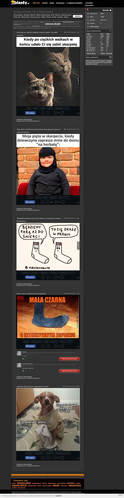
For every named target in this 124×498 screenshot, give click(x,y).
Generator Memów (75, 3)
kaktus (90, 44)
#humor (63, 341)
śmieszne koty (75, 485)
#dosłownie (63, 272)
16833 (102, 13)
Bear (89, 41)
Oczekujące (60, 3)
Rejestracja (89, 5)
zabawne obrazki (36, 483)
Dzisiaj (103, 53)
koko (89, 39)
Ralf (101, 62)
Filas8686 (108, 61)
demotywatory (17, 24)
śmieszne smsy (22, 487)
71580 (102, 17)
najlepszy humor (32, 485)
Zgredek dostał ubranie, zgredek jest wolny (32, 386)
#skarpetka (44, 272)
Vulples (95, 64)
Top (36, 3)
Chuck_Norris (91, 49)
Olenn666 (89, 64)
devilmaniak (101, 61)
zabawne (78, 483)
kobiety (14, 483)
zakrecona (91, 50)
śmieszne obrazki (53, 23)
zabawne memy (52, 483)
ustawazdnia (90, 62)
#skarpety (35, 272)
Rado (89, 46)
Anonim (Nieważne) (27, 363)
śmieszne (44, 483)
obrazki (42, 21)
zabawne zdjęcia (19, 485)
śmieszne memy (24, 483)
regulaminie (58, 495)
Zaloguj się (19, 121)
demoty (56, 485)
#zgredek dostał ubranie (62, 453)
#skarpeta (53, 197)
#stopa (30, 197)
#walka (43, 108)
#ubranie (29, 453)
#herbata (38, 197)
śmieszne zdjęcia (68, 21)
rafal (89, 42)
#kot (29, 108)
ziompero (93, 61)
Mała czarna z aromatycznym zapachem (31, 294)
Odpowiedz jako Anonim (69, 359)
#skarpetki (59, 108)
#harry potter (39, 453)
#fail (45, 197)
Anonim (90, 36)
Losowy (45, 3)
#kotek (50, 108)
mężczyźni (71, 483)
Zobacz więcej (94, 26)
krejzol (90, 37)
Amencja (97, 62)
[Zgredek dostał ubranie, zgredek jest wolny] (48, 419)
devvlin (77, 386)
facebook (14, 487)
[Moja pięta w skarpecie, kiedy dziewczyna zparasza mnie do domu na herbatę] (48, 164)
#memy (27, 341)
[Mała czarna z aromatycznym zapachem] (48, 317)
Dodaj (52, 3)
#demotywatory (36, 341)
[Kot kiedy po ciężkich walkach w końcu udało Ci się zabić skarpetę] (48, 71)
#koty (35, 108)
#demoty (54, 341)
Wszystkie (109, 53)
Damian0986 (107, 62)
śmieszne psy (64, 485)
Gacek (88, 61)
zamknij (120, 495)
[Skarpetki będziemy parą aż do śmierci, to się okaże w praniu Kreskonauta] (48, 246)
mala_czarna (91, 47)
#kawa (46, 341)
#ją (60, 197)
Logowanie (89, 3)
